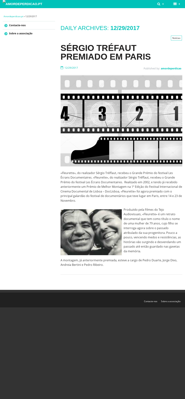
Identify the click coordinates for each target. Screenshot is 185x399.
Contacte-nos (17, 25)
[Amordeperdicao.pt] (23, 4)
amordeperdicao (171, 68)
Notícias (176, 38)
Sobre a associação (21, 33)
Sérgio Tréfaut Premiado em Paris (106, 52)
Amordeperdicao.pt (13, 16)
